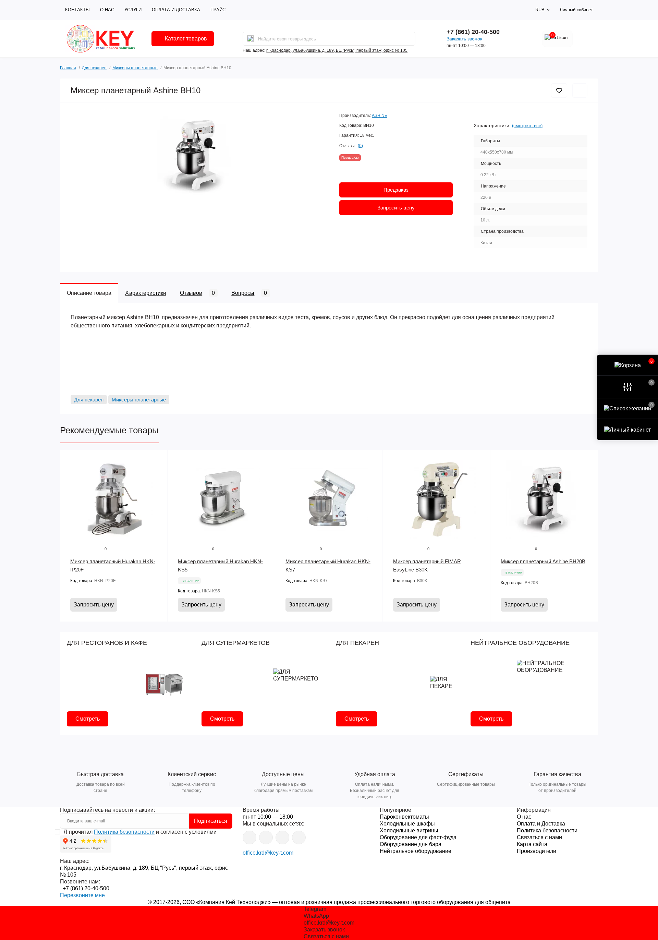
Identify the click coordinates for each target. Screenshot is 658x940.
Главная (68, 67)
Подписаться (210, 821)
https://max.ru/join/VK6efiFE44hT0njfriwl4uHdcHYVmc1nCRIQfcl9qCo (282, 837)
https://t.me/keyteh (249, 837)
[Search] (250, 39)
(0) (360, 145)
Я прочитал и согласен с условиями (140, 832)
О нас (107, 9)
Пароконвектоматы (404, 817)
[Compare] (157, 486)
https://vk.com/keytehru (266, 837)
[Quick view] (157, 460)
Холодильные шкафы (407, 824)
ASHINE (379, 115)
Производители (536, 851)
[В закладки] (559, 90)
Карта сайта (532, 844)
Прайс (218, 9)
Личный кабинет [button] (576, 9)
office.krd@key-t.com (268, 853)
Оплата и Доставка (176, 9)
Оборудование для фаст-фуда (418, 837)
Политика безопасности (124, 832)
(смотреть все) (527, 125)
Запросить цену (396, 207)
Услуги (133, 9)
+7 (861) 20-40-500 (473, 31)
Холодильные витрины (409, 830)
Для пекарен (94, 67)
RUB (540, 9)
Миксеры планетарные (135, 67)
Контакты (77, 9)
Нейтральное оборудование (415, 851)
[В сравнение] (579, 90)
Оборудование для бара (410, 844)
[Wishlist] (157, 473)
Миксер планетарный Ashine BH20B (543, 561)
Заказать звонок (464, 38)
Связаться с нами (539, 837)
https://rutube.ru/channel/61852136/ (299, 837)
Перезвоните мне (82, 895)
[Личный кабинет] (627, 429)
